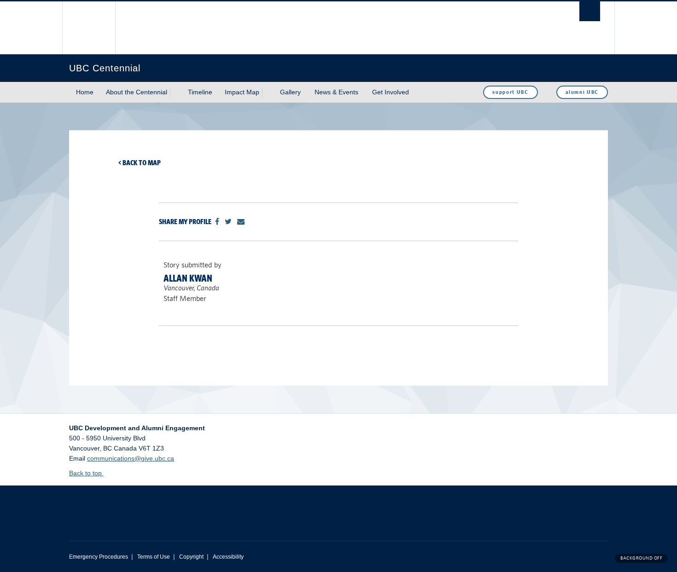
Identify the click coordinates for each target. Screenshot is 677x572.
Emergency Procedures (98, 557)
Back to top (86, 473)
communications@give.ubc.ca (130, 458)
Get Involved (390, 92)
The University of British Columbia (88, 27)
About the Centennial (136, 92)
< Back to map (139, 162)
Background (641, 557)
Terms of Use (153, 557)
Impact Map (242, 92)
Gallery (290, 92)
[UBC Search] (589, 11)
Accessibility (228, 557)
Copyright (191, 557)
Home (84, 92)
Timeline (200, 92)
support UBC (510, 92)
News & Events (336, 92)
